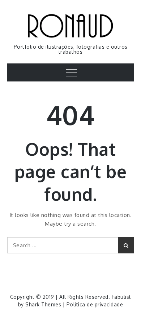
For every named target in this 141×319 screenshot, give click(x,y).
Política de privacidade (95, 304)
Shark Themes (44, 304)
